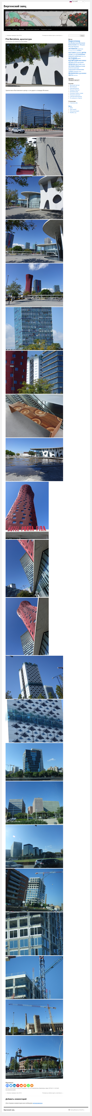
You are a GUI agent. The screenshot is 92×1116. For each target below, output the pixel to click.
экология (75, 75)
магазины (82, 60)
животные (78, 56)
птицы (83, 64)
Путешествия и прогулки (32, 29)
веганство (75, 50)
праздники (81, 62)
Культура (21, 29)
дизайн (70, 54)
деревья (78, 53)
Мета (70, 106)
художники (82, 73)
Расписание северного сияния (76, 93)
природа (71, 64)
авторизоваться (37, 1103)
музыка (75, 62)
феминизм (73, 72)
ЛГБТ (78, 45)
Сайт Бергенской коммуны (76, 96)
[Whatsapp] (28, 1085)
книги (79, 58)
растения (82, 66)
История (15, 29)
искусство (83, 56)
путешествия (73, 66)
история (72, 58)
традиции (75, 71)
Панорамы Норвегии (74, 90)
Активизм (8, 29)
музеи (70, 62)
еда (77, 54)
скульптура (76, 68)
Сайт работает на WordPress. (77, 1110)
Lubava (25, 41)
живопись (71, 56)
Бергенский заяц (15, 6)
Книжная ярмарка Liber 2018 (14, 35)
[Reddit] (21, 1085)
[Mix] (24, 1085)
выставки (72, 52)
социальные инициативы (76, 69)
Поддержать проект (46, 29)
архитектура (35, 1088)
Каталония (72, 44)
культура (73, 60)
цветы (70, 75)
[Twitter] (10, 1085)
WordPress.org (73, 112)
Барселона (42, 1088)
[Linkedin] (14, 1085)
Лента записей (73, 109)
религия (70, 68)
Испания (82, 43)
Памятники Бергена (74, 88)
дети (84, 52)
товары (70, 71)
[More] (31, 1085)
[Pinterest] (17, 1085)
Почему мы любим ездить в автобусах (52, 35)
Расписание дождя (74, 91)
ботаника (70, 50)
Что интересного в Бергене (76, 98)
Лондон (82, 45)
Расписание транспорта (75, 94)
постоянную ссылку (11, 1089)
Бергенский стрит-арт (75, 85)
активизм (72, 48)
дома (46, 1088)
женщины (81, 54)
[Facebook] (7, 1085)
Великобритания (73, 43)
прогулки (78, 64)
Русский (75, 1)
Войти (71, 107)
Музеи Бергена (73, 86)
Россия (70, 46)
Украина (76, 47)
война (79, 50)
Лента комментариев (74, 111)
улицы (80, 71)
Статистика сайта (74, 103)
